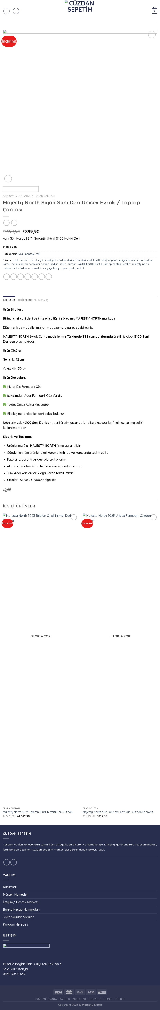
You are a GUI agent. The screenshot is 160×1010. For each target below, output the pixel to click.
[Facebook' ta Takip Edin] (6, 862)
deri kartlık (73, 260)
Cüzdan (40, 999)
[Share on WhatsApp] (6, 276)
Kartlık (65, 999)
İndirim (119, 999)
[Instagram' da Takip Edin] (13, 862)
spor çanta (69, 268)
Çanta (25, 195)
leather (127, 263)
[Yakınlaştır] (8, 178)
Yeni (38, 253)
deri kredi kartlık (91, 260)
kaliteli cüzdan (68, 263)
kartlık (98, 263)
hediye (54, 263)
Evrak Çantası (45, 195)
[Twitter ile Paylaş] (20, 276)
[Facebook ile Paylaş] (13, 276)
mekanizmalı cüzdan (15, 268)
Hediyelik (95, 999)
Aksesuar (79, 999)
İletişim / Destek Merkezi (20, 902)
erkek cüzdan (136, 260)
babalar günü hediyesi (43, 260)
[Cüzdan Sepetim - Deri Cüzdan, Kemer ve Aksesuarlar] (80, 11)
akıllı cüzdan (21, 260)
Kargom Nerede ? (15, 924)
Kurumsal (10, 887)
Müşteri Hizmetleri (15, 894)
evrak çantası (20, 263)
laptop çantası (112, 263)
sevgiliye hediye (52, 268)
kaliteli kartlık (86, 263)
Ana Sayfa (10, 195)
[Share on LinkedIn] (48, 276)
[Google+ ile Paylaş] (41, 276)
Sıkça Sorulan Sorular (18, 917)
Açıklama (9, 299)
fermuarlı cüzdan (39, 263)
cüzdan (61, 260)
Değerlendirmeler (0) (33, 299)
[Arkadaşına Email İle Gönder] (27, 276)
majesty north (140, 263)
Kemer (108, 999)
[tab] (9, 300)
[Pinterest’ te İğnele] (34, 276)
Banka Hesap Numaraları (21, 909)
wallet (80, 268)
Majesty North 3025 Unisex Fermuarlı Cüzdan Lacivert (118, 812)
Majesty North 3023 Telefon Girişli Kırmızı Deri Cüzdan (38, 812)
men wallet (34, 268)
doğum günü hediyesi (114, 260)
